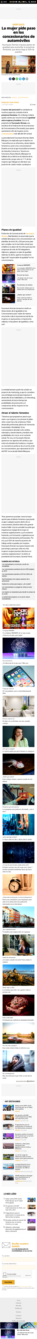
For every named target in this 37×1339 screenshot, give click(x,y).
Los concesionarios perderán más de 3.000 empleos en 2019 (18, 570)
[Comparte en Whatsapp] (16, 78)
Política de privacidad (18, 1321)
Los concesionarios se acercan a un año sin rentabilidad (15, 565)
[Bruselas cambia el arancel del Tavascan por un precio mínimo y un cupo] (8, 1136)
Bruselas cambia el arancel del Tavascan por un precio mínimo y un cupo (24, 1135)
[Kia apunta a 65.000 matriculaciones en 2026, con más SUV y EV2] (8, 1117)
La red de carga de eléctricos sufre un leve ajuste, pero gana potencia (24, 1156)
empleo (14, 97)
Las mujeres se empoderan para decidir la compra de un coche (18, 593)
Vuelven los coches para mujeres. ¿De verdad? (16, 584)
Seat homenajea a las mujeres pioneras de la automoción (16, 580)
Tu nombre (5, 1256)
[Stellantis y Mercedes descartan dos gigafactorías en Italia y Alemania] (8, 1146)
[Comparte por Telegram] (20, 78)
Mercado (17, 1111)
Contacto (18, 1315)
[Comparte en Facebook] (10, 78)
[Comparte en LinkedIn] (23, 78)
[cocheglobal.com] (18, 2)
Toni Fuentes (24, 1130)
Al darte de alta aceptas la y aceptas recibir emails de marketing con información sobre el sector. (18, 1288)
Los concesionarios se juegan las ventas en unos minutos (17, 588)
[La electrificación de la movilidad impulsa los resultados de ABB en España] (8, 1166)
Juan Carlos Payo (24, 1120)
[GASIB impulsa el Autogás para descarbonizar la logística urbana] (8, 1178)
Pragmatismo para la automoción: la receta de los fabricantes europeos (23, 1126)
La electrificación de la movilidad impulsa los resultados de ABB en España (22, 1166)
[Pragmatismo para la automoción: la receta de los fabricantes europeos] (8, 1127)
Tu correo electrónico (9, 1264)
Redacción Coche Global (10, 102)
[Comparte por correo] (27, 78)
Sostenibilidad (19, 1181)
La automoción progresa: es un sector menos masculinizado (16, 598)
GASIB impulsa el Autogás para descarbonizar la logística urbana (23, 1177)
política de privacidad (24, 1286)
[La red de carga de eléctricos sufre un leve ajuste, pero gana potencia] (8, 1157)
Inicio (18, 1300)
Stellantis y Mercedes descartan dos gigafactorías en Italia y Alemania (23, 1146)
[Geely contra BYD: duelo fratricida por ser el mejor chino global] (8, 1108)
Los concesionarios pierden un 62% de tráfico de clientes (17, 575)
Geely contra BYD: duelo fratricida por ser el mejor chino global (24, 1107)
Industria (17, 1130)
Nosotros (18, 1318)
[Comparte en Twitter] (13, 78)
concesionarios (23, 97)
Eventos (18, 1312)
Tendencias (18, 1160)
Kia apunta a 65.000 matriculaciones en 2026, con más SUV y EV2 (23, 1116)
